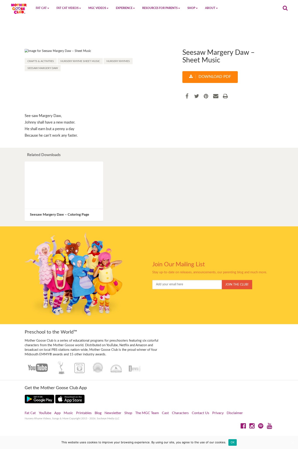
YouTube (45, 413)
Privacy (218, 413)
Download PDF (214, 77)
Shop (128, 413)
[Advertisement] (149, 34)
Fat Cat (30, 413)
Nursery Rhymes (118, 61)
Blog (98, 413)
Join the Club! (236, 284)
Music (68, 413)
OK (233, 442)
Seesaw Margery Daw (42, 68)
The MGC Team (147, 413)
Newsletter (112, 413)
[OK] (292, 442)
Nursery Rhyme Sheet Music (80, 61)
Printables (84, 413)
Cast (165, 413)
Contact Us (200, 413)
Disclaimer (235, 413)
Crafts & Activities (40, 61)
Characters (180, 413)
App (57, 413)
